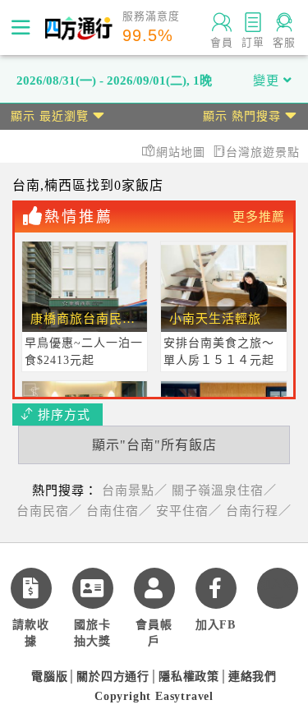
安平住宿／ (189, 511)
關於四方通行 (112, 676)
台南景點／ (135, 490)
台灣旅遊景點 (263, 152)
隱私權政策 (189, 676)
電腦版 (49, 676)
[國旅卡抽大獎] (92, 588)
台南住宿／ (119, 511)
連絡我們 (252, 676)
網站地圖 (182, 152)
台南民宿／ (49, 511)
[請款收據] (31, 588)
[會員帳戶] (154, 588)
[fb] (216, 588)
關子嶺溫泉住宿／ (224, 490)
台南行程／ (259, 511)
